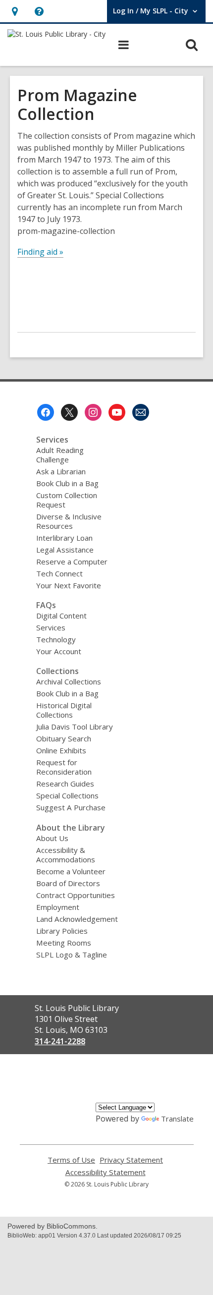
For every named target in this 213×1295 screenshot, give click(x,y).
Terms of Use (71, 1160)
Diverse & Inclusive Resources (69, 521)
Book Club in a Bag (67, 483)
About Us (52, 838)
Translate (177, 1119)
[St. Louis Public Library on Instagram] (93, 412)
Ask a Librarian (61, 471)
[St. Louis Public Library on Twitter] (69, 412)
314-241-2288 (60, 1041)
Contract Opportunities (75, 895)
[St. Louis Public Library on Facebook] (45, 412)
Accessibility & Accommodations (65, 854)
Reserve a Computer (71, 561)
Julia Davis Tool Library (74, 727)
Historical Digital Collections (64, 710)
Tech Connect (59, 573)
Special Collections (67, 795)
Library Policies (62, 931)
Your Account (58, 651)
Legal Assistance (65, 550)
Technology (56, 639)
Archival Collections (68, 681)
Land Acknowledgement (77, 919)
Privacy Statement (131, 1160)
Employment (57, 907)
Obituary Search (63, 738)
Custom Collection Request (66, 499)
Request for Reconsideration (64, 767)
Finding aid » (40, 251)
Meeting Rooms (63, 943)
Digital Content (61, 615)
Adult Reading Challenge (60, 454)
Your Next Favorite (68, 585)
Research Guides (65, 783)
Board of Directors (68, 883)
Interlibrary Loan (64, 538)
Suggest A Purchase (71, 807)
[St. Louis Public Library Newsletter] (140, 412)
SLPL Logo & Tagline (71, 954)
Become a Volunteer (71, 871)
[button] (14, 11)
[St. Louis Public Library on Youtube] (116, 412)
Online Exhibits (61, 750)
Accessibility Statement (105, 1172)
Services (50, 627)
